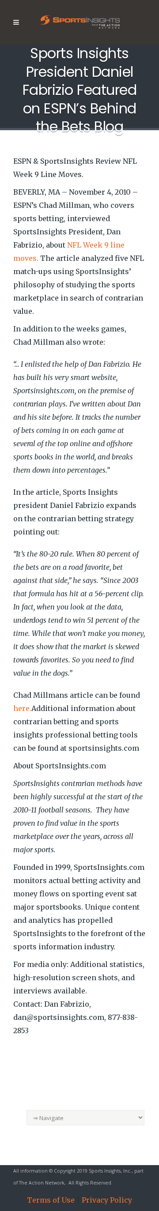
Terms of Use (51, 1200)
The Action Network (41, 1183)
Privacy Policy (107, 1200)
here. (22, 708)
